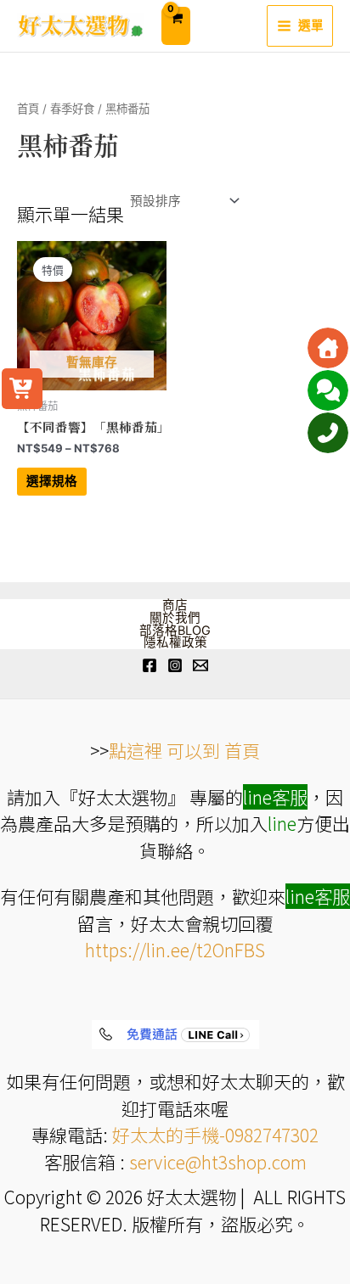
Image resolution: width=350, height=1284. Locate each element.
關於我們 (175, 618)
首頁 (28, 108)
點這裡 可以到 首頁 (184, 750)
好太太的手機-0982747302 (215, 1134)
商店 (175, 605)
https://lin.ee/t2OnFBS (175, 949)
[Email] (200, 665)
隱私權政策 (175, 642)
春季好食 (72, 108)
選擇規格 (51, 481)
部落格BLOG (175, 631)
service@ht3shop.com (218, 1162)
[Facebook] (149, 665)
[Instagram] (175, 665)
